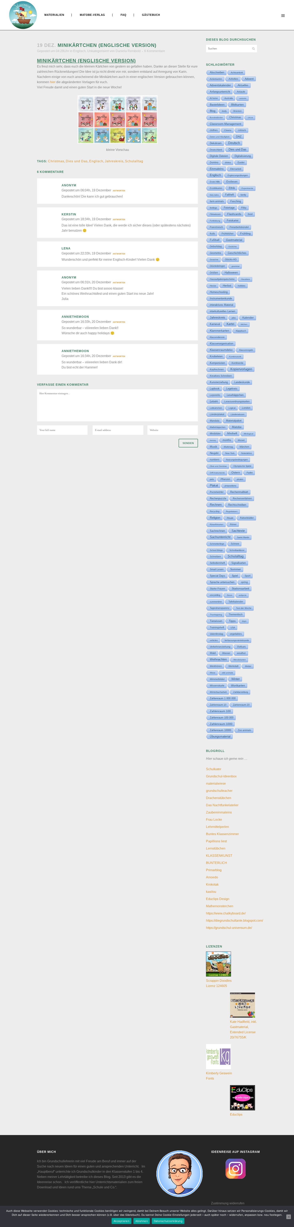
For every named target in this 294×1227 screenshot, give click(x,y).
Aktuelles (243, 85)
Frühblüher (228, 233)
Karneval (215, 324)
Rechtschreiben (237, 504)
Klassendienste (217, 337)
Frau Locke (214, 819)
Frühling (245, 233)
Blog (212, 110)
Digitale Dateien (219, 155)
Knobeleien (216, 356)
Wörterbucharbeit (218, 692)
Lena (66, 248)
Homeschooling (219, 292)
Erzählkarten (216, 188)
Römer (233, 524)
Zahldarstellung (240, 692)
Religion (215, 517)
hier (52, 82)
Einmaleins (217, 168)
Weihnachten (218, 659)
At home (214, 98)
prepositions (230, 485)
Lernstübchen (215, 848)
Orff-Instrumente (217, 473)
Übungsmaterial (220, 736)
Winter (235, 679)
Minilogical (248, 434)
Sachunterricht (220, 537)
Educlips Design (217, 899)
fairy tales (214, 195)
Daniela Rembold (128, 51)
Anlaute (241, 92)
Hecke (213, 286)
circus (250, 117)
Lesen (214, 401)
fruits (212, 233)
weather (241, 653)
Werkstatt (233, 666)
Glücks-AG (231, 259)
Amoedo (212, 877)
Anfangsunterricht (220, 91)
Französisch (216, 227)
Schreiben (215, 556)
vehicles (214, 640)
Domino (214, 162)
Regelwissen (232, 511)
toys (244, 621)
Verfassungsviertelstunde (236, 640)
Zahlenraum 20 (241, 704)
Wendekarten (239, 660)
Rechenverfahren (242, 498)
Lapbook (215, 388)
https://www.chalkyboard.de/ (226, 913)
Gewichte (214, 259)
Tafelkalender (235, 601)
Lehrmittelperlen (217, 826)
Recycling (214, 511)
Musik (213, 446)
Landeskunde (242, 382)
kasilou (211, 891)
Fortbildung (215, 221)
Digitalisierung (243, 155)
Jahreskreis (114, 161)
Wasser (226, 653)
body (224, 111)
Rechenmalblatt (239, 491)
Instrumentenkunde (221, 298)
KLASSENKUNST (219, 855)
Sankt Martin (243, 537)
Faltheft (229, 194)
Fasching (235, 201)
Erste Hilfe (215, 182)
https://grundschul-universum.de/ (229, 927)
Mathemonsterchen (219, 906)
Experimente (247, 188)
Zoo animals (244, 730)
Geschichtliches (237, 253)
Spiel (235, 575)
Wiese (212, 673)
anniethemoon (75, 316)
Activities (233, 79)
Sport (247, 575)
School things (216, 550)
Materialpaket (234, 420)
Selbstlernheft (217, 563)
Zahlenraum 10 (218, 704)
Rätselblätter (247, 518)
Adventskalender (220, 85)
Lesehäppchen (235, 395)
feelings (213, 208)
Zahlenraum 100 (220, 711)
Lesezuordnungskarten (237, 401)
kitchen (244, 324)
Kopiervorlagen (241, 369)
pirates (240, 479)
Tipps (232, 621)
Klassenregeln (246, 350)
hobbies (241, 286)
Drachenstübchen (218, 798)
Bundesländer (216, 117)
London (246, 408)
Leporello (215, 395)
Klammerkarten (219, 330)
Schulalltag (134, 161)
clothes (214, 130)
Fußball (214, 239)
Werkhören (216, 666)
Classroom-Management (225, 123)
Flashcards (234, 214)
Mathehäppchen (217, 427)
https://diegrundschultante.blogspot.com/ (234, 920)
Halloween (231, 272)
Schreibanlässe (236, 550)
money (213, 440)
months (227, 440)
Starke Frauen (217, 588)
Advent (249, 78)
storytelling (215, 595)
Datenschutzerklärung (168, 1221)
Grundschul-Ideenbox (221, 776)
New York (230, 453)
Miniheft (232, 433)
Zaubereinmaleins (219, 812)
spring (244, 582)
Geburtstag (216, 246)
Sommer (235, 569)
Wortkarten (238, 685)
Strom (229, 595)
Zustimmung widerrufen (227, 1203)
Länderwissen (237, 414)
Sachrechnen (217, 530)
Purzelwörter (217, 492)
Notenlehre (246, 453)
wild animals (227, 673)
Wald (213, 653)
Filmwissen (215, 214)
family (243, 195)
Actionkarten (216, 79)
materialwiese (216, 783)
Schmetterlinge (217, 544)
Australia (228, 98)
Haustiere (245, 279)
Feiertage (229, 207)
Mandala (214, 420)
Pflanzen (225, 479)
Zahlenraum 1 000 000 (223, 698)
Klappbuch (241, 331)
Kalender (248, 317)
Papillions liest (216, 841)
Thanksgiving (216, 615)
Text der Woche (243, 608)
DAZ (239, 136)
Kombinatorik (235, 356)
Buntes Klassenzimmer (222, 834)
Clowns (227, 130)
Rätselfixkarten (216, 524)
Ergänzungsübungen (238, 175)
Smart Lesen (217, 569)
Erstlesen (231, 181)
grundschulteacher (219, 790)
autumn (242, 98)
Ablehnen (141, 1221)
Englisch (79, 51)
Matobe (237, 427)
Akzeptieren (121, 1221)
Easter (241, 162)
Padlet (250, 472)
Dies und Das (77, 161)
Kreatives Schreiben (221, 375)
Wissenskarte (217, 685)
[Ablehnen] (288, 1216)
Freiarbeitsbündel (239, 227)
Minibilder (215, 433)
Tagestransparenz (219, 608)
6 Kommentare (154, 51)
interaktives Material (221, 304)
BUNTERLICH (216, 863)
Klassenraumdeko (221, 349)
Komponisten (217, 362)
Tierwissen (216, 621)
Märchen (244, 446)
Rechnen (216, 504)
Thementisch (236, 614)
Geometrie (215, 253)
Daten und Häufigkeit (219, 137)
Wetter (248, 666)
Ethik (232, 188)
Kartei (230, 324)
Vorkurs (241, 646)
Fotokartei (232, 220)
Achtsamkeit (237, 72)
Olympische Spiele (242, 466)
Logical (232, 408)
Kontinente (237, 363)
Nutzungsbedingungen (237, 459)
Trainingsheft (217, 627)
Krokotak (212, 884)
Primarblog (214, 870)
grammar (236, 266)
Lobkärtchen (216, 408)
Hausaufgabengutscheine (222, 279)
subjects (242, 595)
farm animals (217, 201)
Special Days (217, 575)
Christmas (56, 161)
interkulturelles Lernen (222, 311)
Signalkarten (238, 563)
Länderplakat (217, 414)
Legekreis (231, 388)
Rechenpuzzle (218, 498)
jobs (234, 318)
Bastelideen (217, 104)
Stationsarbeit (240, 588)
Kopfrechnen (217, 369)
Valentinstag (216, 634)
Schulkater (213, 769)
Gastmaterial (234, 239)
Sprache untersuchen (222, 582)
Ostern (235, 472)
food (250, 214)
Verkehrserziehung (220, 646)
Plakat (214, 485)
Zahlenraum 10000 (220, 730)
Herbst (227, 285)
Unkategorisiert (98, 51)
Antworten (119, 191)
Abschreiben (217, 72)
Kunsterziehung (219, 382)
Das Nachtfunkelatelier (222, 805)
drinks (228, 162)
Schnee (235, 543)
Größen (214, 272)
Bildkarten (237, 104)
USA (233, 627)
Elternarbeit (235, 169)
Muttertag (228, 447)
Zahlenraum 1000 (221, 724)
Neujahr (214, 453)
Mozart (241, 440)
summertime (216, 601)
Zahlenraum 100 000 (221, 717)
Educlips (236, 1114)
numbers (214, 459)
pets (212, 479)
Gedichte (232, 246)
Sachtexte (238, 530)
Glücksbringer (217, 266)
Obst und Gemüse (218, 466)
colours (242, 130)
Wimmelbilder (217, 679)
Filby (243, 207)
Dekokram (216, 143)
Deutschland (216, 149)
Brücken (237, 111)
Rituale (230, 518)
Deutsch (234, 143)
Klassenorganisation (221, 343)
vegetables (236, 634)
